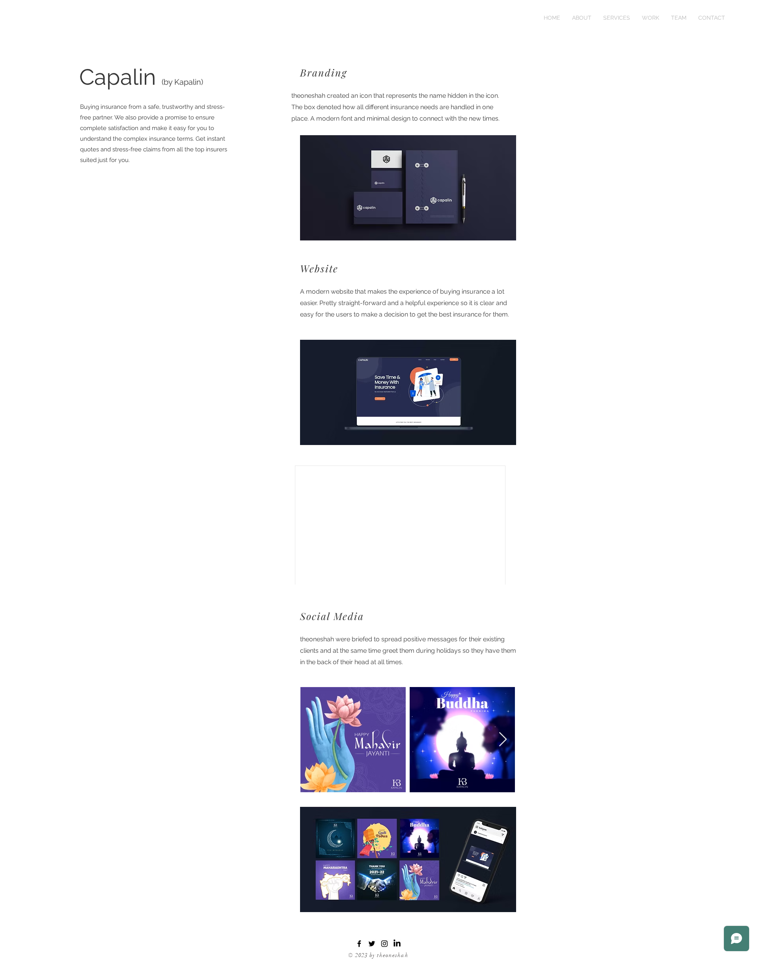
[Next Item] (502, 739)
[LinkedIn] (397, 943)
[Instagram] (384, 943)
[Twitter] (371, 943)
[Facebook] (359, 943)
